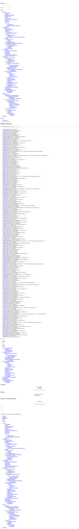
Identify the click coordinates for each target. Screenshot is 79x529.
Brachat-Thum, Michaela (7, 166)
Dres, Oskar (5, 185)
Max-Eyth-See (10, 83)
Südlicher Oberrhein (11, 78)
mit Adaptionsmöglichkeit (14, 65)
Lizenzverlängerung (13, 106)
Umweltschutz (7, 88)
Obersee (11, 73)
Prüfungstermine (10, 113)
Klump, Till (5, 283)
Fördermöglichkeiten (11, 68)
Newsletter (7, 20)
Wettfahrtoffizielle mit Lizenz (10, 90)
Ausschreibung (10, 46)
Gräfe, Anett (5, 237)
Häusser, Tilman (6, 252)
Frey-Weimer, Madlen (7, 221)
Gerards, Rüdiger (6, 229)
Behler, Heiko (5, 154)
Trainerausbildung (10, 101)
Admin (4, 421)
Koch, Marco (5, 285)
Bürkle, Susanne (6, 177)
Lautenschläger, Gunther (7, 302)
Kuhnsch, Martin (6, 298)
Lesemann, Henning (6, 310)
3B (3, 420)
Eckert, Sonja (5, 200)
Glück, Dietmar (6, 231)
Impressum (5, 417)
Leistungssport (5, 49)
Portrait (6, 17)
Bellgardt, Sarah (6, 156)
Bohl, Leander (5, 164)
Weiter (4, 344)
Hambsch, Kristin (6, 244)
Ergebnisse (9, 47)
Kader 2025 (7, 52)
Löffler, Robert (5, 321)
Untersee (11, 75)
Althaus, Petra (5, 133)
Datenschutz (7, 21)
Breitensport (5, 56)
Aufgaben (7, 30)
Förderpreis (9, 58)
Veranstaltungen (8, 18)
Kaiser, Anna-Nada (6, 273)
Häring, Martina (6, 250)
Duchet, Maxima (6, 191)
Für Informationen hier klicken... (40, 404)
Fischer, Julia (5, 219)
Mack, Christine (6, 323)
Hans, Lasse (5, 248)
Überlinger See (12, 74)
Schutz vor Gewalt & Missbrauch (11, 19)
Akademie (7, 94)
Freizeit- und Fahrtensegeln (8, 347)
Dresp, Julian (5, 187)
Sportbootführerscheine (11, 110)
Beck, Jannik (5, 152)
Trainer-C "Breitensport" (14, 103)
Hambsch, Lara (6, 246)
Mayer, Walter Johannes (7, 333)
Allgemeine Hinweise (14, 76)
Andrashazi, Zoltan (6, 135)
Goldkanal (9, 80)
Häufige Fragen (12, 107)
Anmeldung (9, 41)
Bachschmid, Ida (6, 141)
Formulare (9, 112)
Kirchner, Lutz (5, 279)
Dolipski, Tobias (6, 181)
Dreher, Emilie (5, 183)
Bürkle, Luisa (5, 175)
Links (6, 22)
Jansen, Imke (5, 271)
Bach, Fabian (5, 139)
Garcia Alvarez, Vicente (7, 223)
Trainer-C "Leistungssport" (15, 104)
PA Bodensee (12, 114)
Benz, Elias (5, 158)
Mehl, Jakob (5, 335)
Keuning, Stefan (6, 277)
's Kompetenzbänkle (11, 61)
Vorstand (6, 14)
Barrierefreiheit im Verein (12, 67)
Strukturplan (7, 51)
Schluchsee (9, 77)
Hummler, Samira (6, 267)
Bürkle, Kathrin (6, 173)
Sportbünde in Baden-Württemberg (13, 25)
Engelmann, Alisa (6, 204)
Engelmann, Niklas (6, 206)
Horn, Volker (5, 262)
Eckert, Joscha (5, 198)
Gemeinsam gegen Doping (10, 55)
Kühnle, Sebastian (6, 294)
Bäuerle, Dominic (6, 148)
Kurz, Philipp (5, 300)
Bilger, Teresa (5, 162)
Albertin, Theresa (6, 131)
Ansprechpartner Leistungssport (11, 50)
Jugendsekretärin (8, 28)
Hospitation (12, 105)
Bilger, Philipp (5, 160)
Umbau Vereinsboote (13, 66)
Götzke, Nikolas (6, 235)
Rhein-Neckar (10, 81)
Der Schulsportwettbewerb (12, 45)
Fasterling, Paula (6, 212)
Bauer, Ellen (5, 146)
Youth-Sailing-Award (9, 48)
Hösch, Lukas (5, 264)
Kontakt (4, 416)
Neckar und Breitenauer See (12, 82)
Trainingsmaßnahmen (11, 34)
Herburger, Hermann (7, 256)
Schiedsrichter (10, 92)
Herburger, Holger (6, 258)
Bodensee (9, 72)
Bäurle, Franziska (6, 150)
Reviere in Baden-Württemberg (11, 71)
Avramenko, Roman (6, 137)
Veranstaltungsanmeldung (12, 32)
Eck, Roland (5, 196)
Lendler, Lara (5, 308)
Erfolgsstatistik (7, 53)
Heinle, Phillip (5, 254)
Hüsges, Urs (5, 269)
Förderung (7, 33)
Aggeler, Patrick (6, 129)
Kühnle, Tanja (5, 296)
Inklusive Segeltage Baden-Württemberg (14, 69)
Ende (4, 346)
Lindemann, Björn (6, 317)
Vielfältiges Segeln (10, 59)
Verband (4, 12)
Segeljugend (5, 27)
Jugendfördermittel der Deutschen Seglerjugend (16, 37)
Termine (8, 40)
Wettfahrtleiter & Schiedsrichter (15, 98)
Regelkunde (12, 97)
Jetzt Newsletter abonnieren (39, 389)
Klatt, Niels (5, 281)
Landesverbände (10, 24)
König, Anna (5, 287)
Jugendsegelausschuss (9, 29)
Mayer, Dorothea (6, 331)
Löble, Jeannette (6, 319)
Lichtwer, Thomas (6, 312)
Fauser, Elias (5, 214)
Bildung (4, 93)
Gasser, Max (5, 225)
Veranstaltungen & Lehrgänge (12, 96)
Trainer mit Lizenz (8, 89)
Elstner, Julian (5, 202)
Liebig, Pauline (6, 314)
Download (7, 26)
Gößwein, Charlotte (6, 233)
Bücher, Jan (5, 171)
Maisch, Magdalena (6, 327)
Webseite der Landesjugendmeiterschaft (14, 43)
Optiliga (6, 38)
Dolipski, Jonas (6, 179)
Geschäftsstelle (8, 13)
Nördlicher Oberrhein (11, 79)
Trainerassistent (12, 102)
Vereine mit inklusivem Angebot (13, 63)
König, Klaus (5, 289)
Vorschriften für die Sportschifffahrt (11, 87)
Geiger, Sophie (5, 227)
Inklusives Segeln (6, 352)
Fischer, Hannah (6, 216)
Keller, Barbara (6, 275)
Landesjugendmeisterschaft (10, 42)
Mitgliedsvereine (8, 16)
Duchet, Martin (6, 189)
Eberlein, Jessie (6, 194)
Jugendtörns (9, 447)
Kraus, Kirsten (5, 292)
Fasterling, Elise (6, 210)
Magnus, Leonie (6, 325)
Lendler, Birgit (5, 306)
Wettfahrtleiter (10, 91)
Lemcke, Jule (5, 304)
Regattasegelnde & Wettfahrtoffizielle (12, 95)
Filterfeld (5, 126)
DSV (8, 23)
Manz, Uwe (5, 329)
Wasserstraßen (10, 86)
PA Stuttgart (12, 115)
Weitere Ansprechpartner (9, 15)
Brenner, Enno (5, 169)
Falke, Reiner (5, 208)
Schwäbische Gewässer (11, 84)
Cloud (4, 419)
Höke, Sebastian (6, 260)
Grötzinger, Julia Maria (7, 239)
